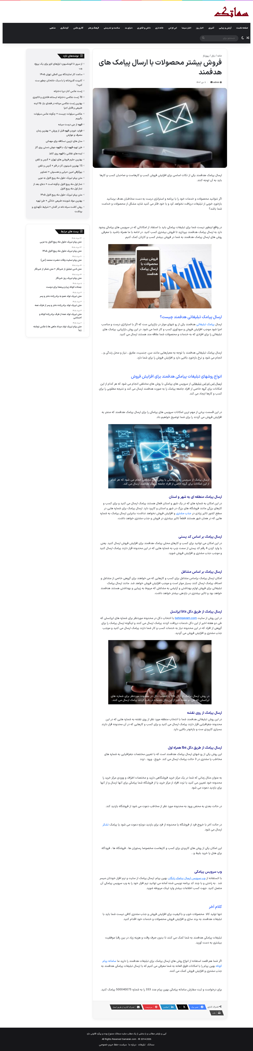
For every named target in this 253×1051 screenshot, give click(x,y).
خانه (219, 56)
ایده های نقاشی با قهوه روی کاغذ (65, 153)
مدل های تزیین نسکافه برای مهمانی (64, 141)
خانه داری (159, 28)
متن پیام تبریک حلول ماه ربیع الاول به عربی (60, 178)
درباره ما (132, 1045)
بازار (213, 56)
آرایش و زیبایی (225, 28)
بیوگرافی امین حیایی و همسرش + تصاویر (61, 172)
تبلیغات (141, 1045)
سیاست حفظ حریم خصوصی (113, 1045)
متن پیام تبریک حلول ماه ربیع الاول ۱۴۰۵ (61, 195)
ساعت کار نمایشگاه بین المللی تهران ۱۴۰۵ (61, 74)
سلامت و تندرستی (112, 28)
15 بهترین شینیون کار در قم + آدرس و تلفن (60, 166)
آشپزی (211, 28)
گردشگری (64, 28)
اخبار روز (200, 28)
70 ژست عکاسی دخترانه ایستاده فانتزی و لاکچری (57, 97)
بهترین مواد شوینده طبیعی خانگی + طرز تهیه (59, 201)
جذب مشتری (183, 513)
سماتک (150, 1045)
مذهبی (53, 28)
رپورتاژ (206, 56)
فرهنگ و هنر (93, 28)
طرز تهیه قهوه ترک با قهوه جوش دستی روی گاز (58, 147)
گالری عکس (78, 28)
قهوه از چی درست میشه (70, 124)
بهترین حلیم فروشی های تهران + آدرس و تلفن (58, 159)
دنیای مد (128, 28)
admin (216, 82)
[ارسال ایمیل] (211, 82)
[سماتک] (231, 12)
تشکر (106, 825)
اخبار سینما (186, 28)
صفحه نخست (242, 28)
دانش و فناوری (143, 28)
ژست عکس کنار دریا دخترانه (68, 91)
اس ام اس (172, 28)
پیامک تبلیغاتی (205, 324)
